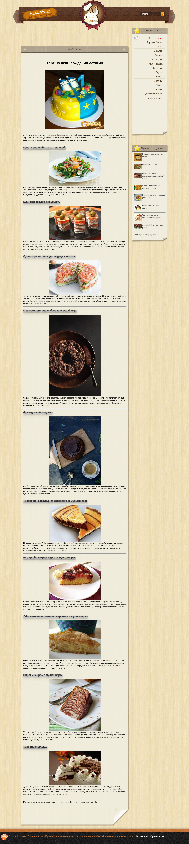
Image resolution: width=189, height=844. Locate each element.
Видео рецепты (154, 97)
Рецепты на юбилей (150, 164)
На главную (141, 836)
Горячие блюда (154, 42)
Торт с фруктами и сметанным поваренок (151, 216)
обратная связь (158, 836)
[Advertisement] (74, 36)
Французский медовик (38, 412)
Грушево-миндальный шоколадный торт (50, 310)
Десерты (158, 76)
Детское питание (153, 93)
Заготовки (157, 67)
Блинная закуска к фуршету (41, 201)
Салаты (158, 55)
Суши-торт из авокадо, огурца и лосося (49, 256)
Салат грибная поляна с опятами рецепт (152, 186)
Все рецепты (155, 37)
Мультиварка (155, 63)
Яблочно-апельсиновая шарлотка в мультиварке (55, 616)
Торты (159, 85)
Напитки (158, 89)
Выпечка (158, 80)
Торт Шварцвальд (35, 746)
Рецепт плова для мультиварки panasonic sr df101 (153, 176)
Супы (159, 46)
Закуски (158, 50)
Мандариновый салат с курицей (44, 147)
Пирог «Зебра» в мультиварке (43, 675)
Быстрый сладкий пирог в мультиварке (49, 557)
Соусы (159, 72)
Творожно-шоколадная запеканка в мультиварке (55, 500)
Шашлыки (157, 59)
